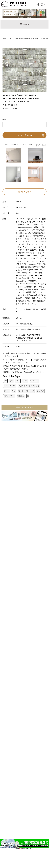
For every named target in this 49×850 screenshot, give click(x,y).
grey (11, 381)
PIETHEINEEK (10, 386)
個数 (4, 119)
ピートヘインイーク (26, 391)
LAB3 (18, 381)
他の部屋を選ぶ (24, 192)
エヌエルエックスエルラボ (28, 386)
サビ (13, 391)
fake (5, 381)
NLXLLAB (34, 381)
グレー (6, 391)
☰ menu (24, 24)
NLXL (25, 381)
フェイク (40, 391)
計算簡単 (20, 396)
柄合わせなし (9, 396)
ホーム (5, 39)
